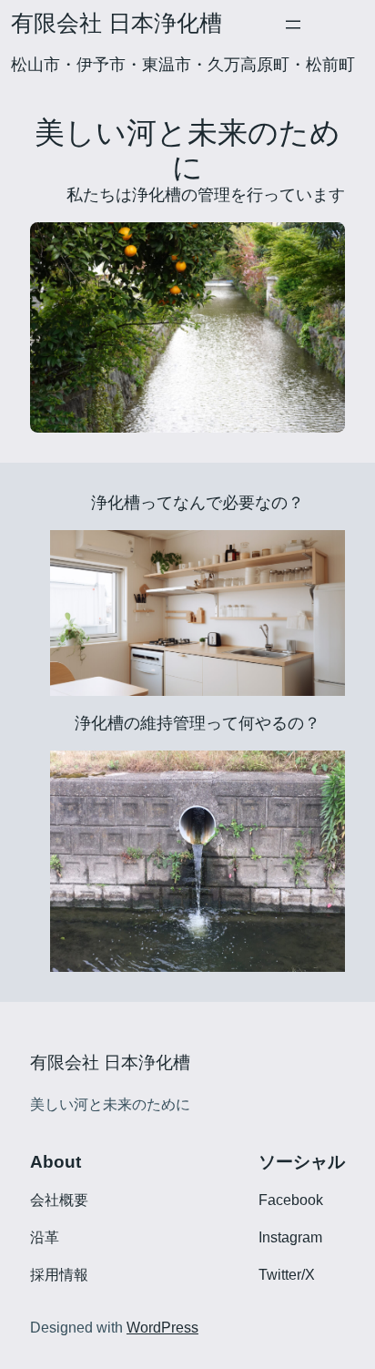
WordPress (162, 1327)
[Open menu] (293, 25)
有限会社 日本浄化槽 (116, 23)
